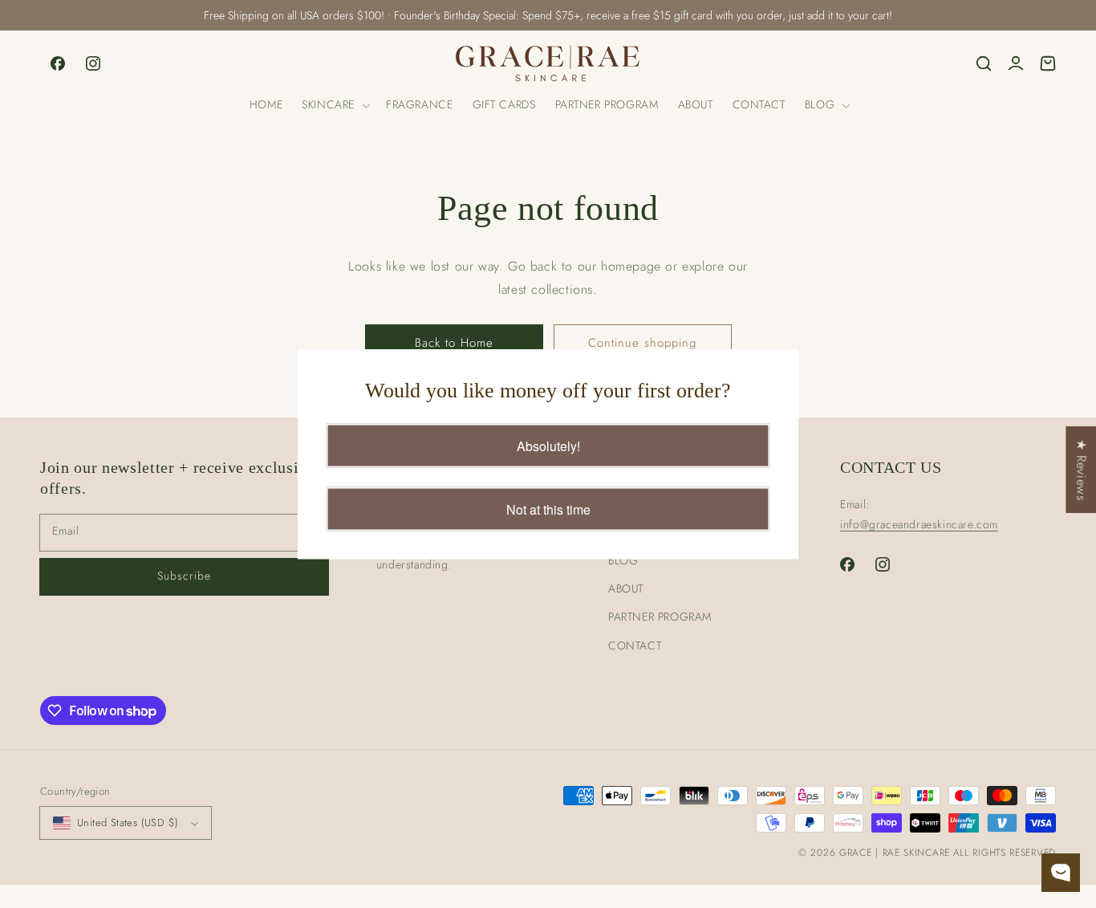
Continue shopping (642, 343)
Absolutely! (548, 445)
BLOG (623, 560)
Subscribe (184, 576)
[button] (334, 105)
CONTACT (634, 645)
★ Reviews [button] (1081, 468)
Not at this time (548, 508)
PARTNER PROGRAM (660, 617)
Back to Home (454, 343)
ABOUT (625, 588)
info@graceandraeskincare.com (919, 524)
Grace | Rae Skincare (894, 852)
